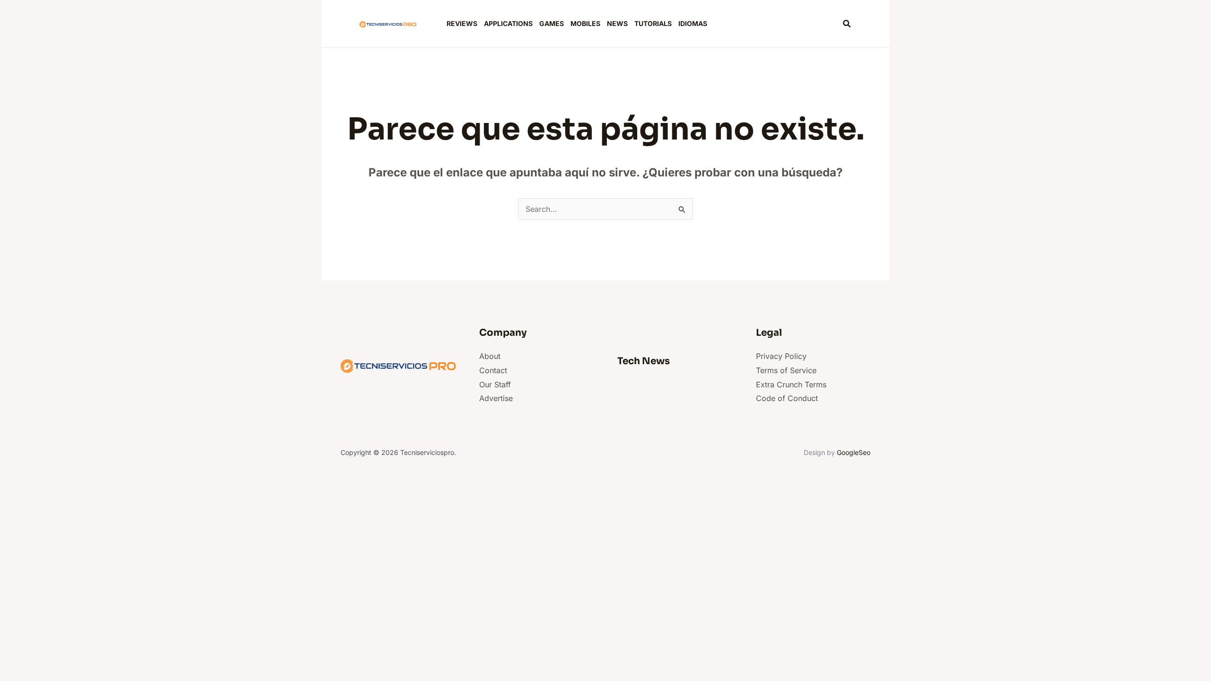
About (489, 356)
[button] (847, 24)
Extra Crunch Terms (791, 384)
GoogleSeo (853, 452)
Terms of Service (786, 370)
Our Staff (495, 384)
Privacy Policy (781, 356)
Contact (493, 370)
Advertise (496, 398)
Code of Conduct (787, 398)
